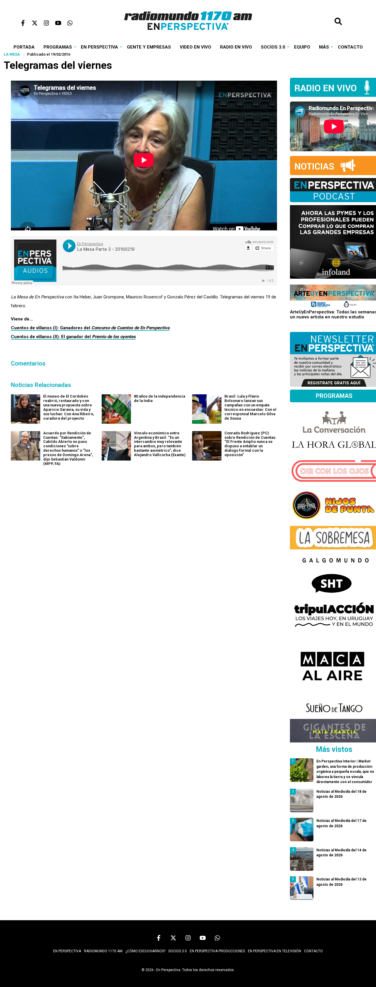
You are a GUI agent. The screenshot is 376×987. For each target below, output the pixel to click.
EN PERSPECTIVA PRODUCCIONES (217, 951)
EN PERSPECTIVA (67, 951)
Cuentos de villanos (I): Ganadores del (90, 327)
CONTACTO (313, 951)
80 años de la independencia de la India (159, 398)
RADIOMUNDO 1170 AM (103, 951)
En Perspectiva (99, 47)
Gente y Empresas (149, 47)
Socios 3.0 (273, 47)
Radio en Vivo (236, 47)
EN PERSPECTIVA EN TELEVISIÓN (274, 951)
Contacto (350, 47)
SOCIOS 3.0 (177, 951)
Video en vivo (195, 47)
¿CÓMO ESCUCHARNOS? (145, 951)
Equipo (302, 47)
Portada (24, 47)
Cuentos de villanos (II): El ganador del (73, 336)
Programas (57, 47)
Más (324, 47)
